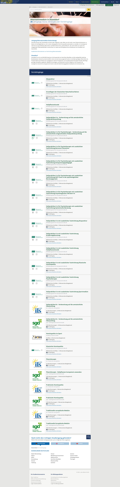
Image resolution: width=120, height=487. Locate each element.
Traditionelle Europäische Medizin (58, 423)
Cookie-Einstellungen (36, 480)
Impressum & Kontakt (36, 482)
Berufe (112, 2)
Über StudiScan (34, 477)
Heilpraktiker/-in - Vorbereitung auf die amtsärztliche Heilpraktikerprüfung (64, 118)
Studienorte (109, 5)
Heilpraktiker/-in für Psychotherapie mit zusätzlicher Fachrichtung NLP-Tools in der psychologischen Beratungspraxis (64, 177)
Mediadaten (53, 480)
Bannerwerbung (54, 479)
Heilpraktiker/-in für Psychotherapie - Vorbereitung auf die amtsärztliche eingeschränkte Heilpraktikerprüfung (66, 133)
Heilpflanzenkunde (52, 105)
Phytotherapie (51, 359)
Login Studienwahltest (36, 483)
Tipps (117, 2)
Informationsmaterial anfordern (53, 86)
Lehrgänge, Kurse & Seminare (87, 5)
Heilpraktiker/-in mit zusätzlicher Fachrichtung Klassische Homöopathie (66, 263)
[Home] (29, 7)
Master (77, 2)
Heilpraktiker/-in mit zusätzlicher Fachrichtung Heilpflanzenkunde (62, 249)
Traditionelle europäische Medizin (58, 410)
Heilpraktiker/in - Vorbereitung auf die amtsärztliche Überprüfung (64, 305)
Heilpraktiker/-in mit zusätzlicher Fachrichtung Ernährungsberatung (62, 234)
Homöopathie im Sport (54, 333)
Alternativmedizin (42, 7)
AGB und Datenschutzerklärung (38, 479)
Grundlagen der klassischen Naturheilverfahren (62, 92)
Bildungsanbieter (100, 5)
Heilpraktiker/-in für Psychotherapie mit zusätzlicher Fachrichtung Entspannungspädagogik (64, 162)
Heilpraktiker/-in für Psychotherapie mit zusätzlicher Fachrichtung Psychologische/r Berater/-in (64, 192)
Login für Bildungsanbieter (57, 483)
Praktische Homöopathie (54, 385)
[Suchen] (89, 9)
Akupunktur (50, 79)
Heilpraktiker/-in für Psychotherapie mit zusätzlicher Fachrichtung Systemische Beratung (64, 207)
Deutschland (41, 443)
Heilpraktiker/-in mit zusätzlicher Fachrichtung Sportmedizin (67, 292)
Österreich (61, 443)
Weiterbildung (95, 2)
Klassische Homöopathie (54, 346)
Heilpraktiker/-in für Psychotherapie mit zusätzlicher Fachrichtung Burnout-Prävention (64, 147)
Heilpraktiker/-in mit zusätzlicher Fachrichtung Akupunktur (66, 221)
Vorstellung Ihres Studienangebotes (59, 477)
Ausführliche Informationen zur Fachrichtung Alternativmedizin (46, 51)
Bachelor (71, 2)
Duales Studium (85, 2)
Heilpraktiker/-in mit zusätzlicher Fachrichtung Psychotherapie (62, 278)
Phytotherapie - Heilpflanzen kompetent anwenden (64, 372)
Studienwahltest (104, 2)
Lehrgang (34, 7)
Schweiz (80, 443)
